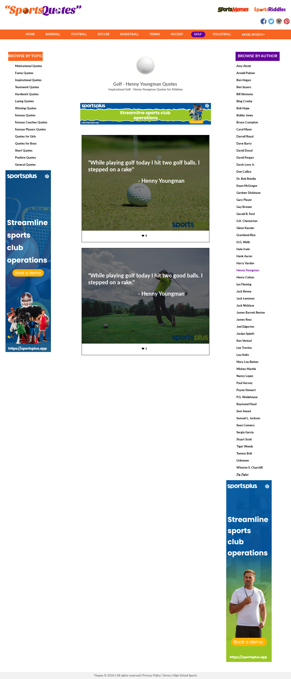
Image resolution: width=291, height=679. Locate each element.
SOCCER (103, 34)
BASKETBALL (129, 34)
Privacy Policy (152, 675)
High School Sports (185, 675)
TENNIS (154, 34)
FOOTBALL (79, 34)
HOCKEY (177, 34)
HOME (30, 34)
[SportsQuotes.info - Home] (41, 17)
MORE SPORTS (252, 34)
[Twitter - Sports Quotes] (271, 23)
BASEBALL (53, 34)
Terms (167, 675)
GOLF (198, 34)
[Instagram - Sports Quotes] (279, 23)
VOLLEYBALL (222, 34)
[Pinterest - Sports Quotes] (286, 23)
